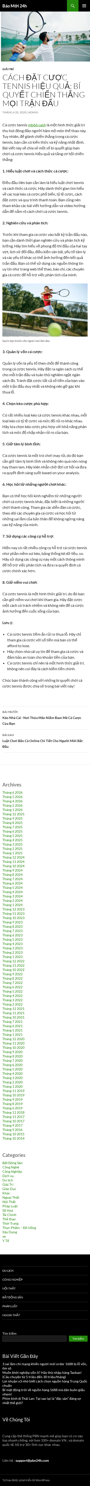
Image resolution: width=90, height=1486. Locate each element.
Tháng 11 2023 (13, 913)
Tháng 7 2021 (12, 1021)
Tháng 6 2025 (12, 831)
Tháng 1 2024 (12, 905)
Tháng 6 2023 (12, 935)
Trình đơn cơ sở (84, 6)
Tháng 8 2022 (12, 978)
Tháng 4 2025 (12, 840)
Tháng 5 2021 (12, 1030)
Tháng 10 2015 (13, 1134)
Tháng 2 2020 (12, 1082)
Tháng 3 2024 (12, 896)
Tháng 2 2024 (12, 900)
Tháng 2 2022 (12, 1004)
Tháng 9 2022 (12, 974)
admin (33, 112)
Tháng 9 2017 (12, 1125)
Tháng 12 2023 (13, 909)
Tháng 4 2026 (12, 801)
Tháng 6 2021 (12, 1026)
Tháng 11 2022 (13, 965)
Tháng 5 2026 (12, 797)
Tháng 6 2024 (12, 883)
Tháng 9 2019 (12, 1099)
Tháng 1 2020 (12, 1086)
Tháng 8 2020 (12, 1056)
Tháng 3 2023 (12, 948)
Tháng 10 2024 (13, 866)
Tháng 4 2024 (12, 892)
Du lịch (7, 1180)
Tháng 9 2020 (12, 1052)
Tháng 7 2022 (12, 983)
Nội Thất (9, 1202)
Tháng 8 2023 (12, 926)
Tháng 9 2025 (12, 818)
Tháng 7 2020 (12, 1060)
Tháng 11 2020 (13, 1043)
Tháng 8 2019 (12, 1104)
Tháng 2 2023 (12, 952)
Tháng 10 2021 (13, 1017)
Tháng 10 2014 (13, 1138)
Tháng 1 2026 (12, 810)
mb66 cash (37, 125)
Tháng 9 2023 (12, 922)
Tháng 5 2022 (12, 991)
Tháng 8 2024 (12, 874)
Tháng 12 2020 (13, 1039)
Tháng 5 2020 (12, 1069)
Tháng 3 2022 (12, 1000)
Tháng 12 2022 (13, 961)
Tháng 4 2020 (12, 1073)
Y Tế (5, 1241)
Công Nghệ (10, 1167)
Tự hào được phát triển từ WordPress (26, 1480)
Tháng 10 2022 (13, 970)
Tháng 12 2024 (13, 857)
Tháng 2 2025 (12, 849)
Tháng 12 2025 (13, 814)
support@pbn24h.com (32, 1460)
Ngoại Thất (10, 1197)
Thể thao (9, 1219)
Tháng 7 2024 (12, 879)
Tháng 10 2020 (13, 1047)
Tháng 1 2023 (12, 957)
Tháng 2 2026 (12, 805)
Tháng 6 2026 (12, 792)
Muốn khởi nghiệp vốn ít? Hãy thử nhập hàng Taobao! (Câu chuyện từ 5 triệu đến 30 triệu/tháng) (42, 1374)
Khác (6, 1193)
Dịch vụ (8, 1176)
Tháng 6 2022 (12, 987)
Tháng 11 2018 (13, 1112)
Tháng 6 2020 (12, 1065)
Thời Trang (10, 1223)
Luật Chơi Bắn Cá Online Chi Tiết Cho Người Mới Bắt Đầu (42, 741)
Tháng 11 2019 (13, 1091)
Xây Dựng (9, 1232)
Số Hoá (7, 1210)
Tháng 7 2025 (12, 827)
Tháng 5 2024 (12, 887)
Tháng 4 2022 (12, 996)
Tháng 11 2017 (13, 1117)
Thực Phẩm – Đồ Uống (19, 1228)
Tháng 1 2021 (12, 1034)
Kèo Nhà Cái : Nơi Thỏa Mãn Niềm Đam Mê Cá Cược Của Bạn (41, 717)
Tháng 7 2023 (12, 931)
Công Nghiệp (12, 1171)
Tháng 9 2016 (12, 1130)
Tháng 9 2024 (12, 870)
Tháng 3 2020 (12, 1078)
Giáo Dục (9, 1189)
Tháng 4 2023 (12, 944)
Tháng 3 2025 (12, 844)
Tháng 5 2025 (12, 836)
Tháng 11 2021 (13, 1013)
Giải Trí (8, 69)
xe (4, 1236)
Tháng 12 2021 (13, 1009)
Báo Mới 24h (14, 5)
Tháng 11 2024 (13, 862)
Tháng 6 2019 (12, 1108)
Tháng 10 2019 (13, 1095)
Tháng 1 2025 (12, 853)
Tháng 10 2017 (13, 1121)
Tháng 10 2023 (13, 918)
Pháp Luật (10, 1206)
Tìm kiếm (9, 1333)
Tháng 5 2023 (12, 939)
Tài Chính (9, 1215)
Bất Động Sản (12, 1163)
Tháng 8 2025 (12, 823)
